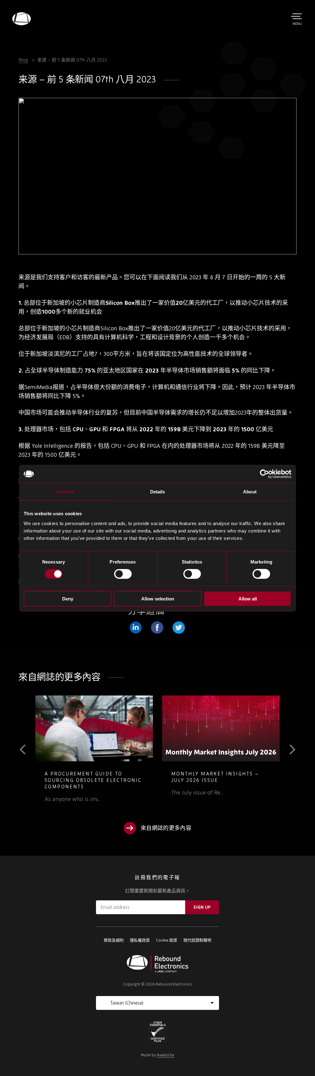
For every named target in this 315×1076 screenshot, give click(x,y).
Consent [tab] (65, 491)
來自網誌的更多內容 (166, 827)
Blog (23, 60)
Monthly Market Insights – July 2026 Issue (215, 777)
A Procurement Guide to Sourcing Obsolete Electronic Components (93, 780)
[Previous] (26, 749)
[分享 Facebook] (157, 627)
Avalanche (165, 1055)
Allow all (247, 598)
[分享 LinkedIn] (136, 627)
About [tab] (250, 491)
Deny (67, 598)
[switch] (123, 574)
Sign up (201, 907)
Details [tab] (157, 491)
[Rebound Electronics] (21, 18)
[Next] (288, 749)
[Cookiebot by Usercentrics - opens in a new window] (264, 474)
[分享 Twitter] (179, 627)
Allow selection (157, 598)
